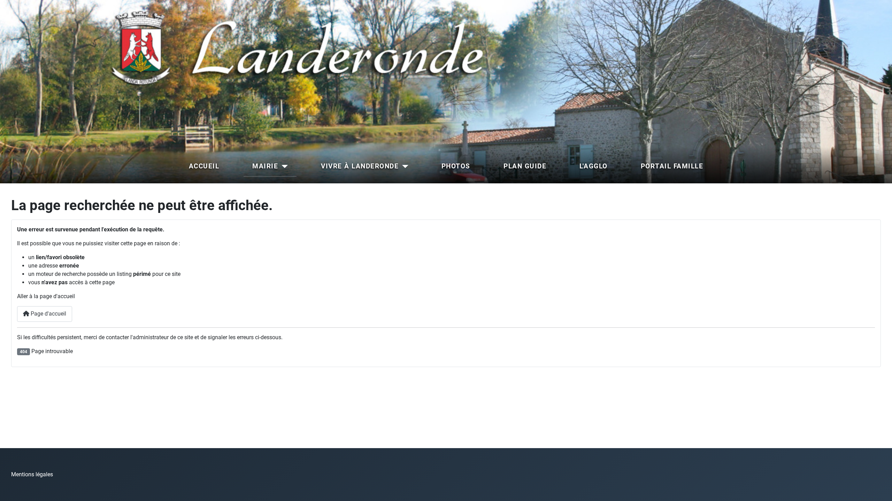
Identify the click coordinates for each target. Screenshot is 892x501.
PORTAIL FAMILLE (672, 166)
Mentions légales (32, 474)
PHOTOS (455, 166)
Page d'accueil (47, 313)
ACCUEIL (204, 166)
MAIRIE (265, 166)
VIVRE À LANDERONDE (360, 166)
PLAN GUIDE (524, 166)
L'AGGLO (593, 166)
